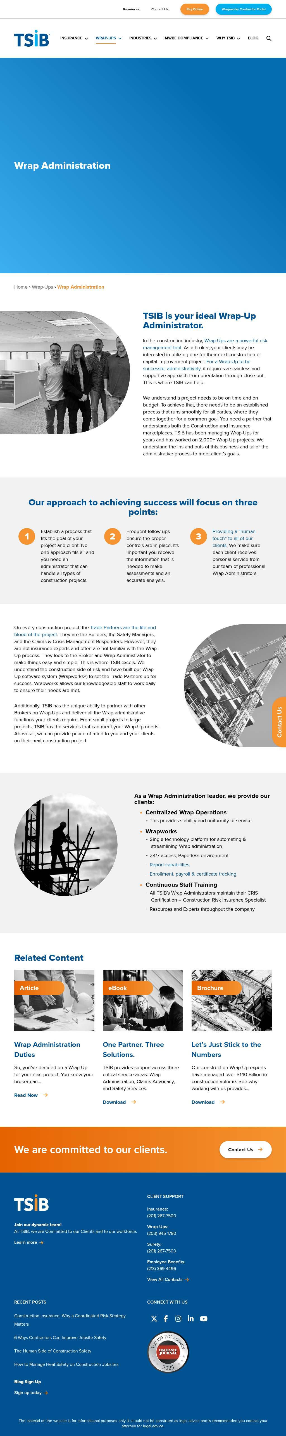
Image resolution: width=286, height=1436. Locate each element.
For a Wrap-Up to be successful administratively (197, 365)
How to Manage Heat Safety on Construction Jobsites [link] (66, 1364)
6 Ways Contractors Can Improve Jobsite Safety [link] (60, 1337)
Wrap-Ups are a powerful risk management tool (205, 344)
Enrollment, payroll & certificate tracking (193, 874)
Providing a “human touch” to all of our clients (234, 538)
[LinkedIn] (190, 1317)
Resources (131, 9)
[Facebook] (165, 1317)
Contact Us (159, 9)
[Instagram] (178, 1317)
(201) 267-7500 (161, 1215)
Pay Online (195, 9)
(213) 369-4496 (161, 1268)
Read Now (26, 1095)
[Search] (269, 38)
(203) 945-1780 (161, 1233)
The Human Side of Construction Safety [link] (52, 1351)
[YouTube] (202, 1317)
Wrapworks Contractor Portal (244, 9)
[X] (153, 1317)
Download (114, 1102)
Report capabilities (169, 864)
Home (21, 287)
